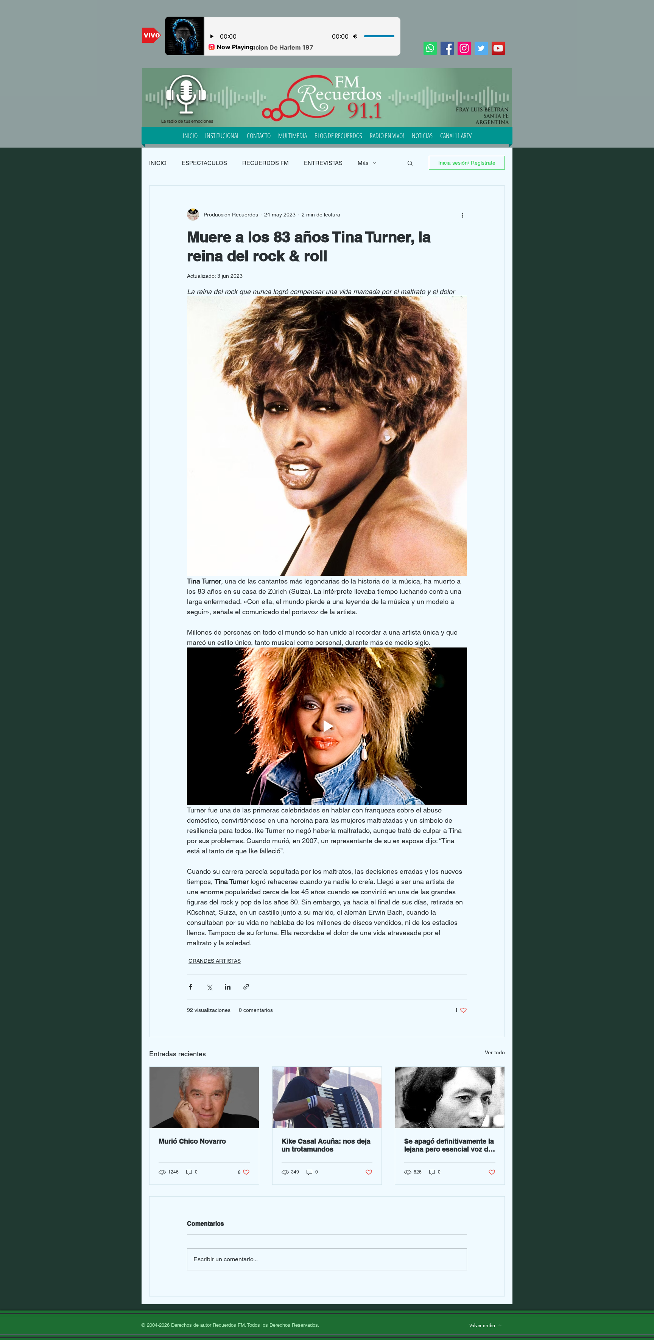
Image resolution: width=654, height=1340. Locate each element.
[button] (410, 163)
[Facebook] (447, 48)
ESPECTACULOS (204, 163)
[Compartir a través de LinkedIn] (227, 986)
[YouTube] (498, 48)
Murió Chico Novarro (192, 1141)
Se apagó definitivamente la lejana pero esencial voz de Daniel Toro (449, 1145)
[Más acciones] (462, 214)
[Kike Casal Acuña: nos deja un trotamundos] (327, 1097)
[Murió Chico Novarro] (204, 1097)
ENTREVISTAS (323, 163)
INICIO (158, 163)
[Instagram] (464, 48)
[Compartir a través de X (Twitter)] (209, 986)
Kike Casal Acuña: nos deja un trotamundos (326, 1145)
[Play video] (327, 726)
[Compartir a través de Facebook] (190, 986)
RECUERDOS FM (265, 163)
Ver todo (495, 1052)
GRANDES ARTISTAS (214, 961)
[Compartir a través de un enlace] (246, 986)
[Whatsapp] (430, 48)
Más (363, 163)
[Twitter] (481, 48)
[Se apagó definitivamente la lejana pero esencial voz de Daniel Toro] (450, 1097)
